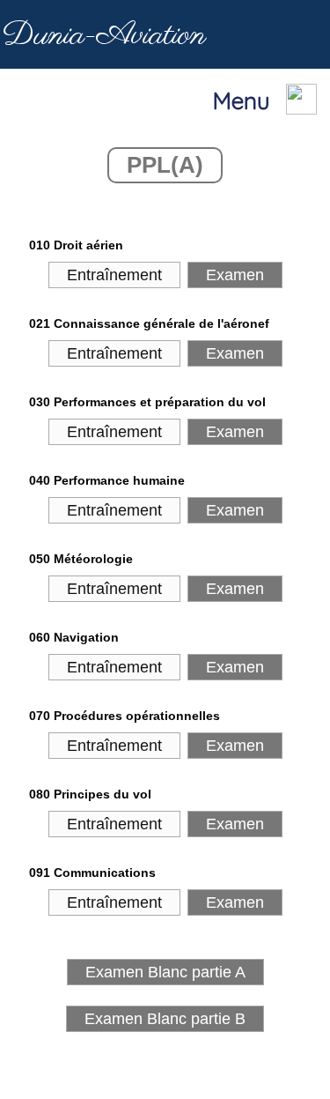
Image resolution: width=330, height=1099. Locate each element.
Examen (235, 275)
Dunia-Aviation (104, 35)
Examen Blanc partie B (165, 1019)
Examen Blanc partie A (165, 972)
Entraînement (114, 275)
